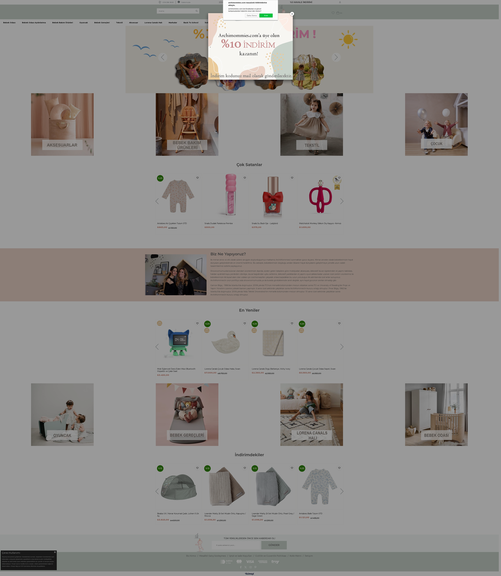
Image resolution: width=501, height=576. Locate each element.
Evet (266, 15)
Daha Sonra (252, 15)
